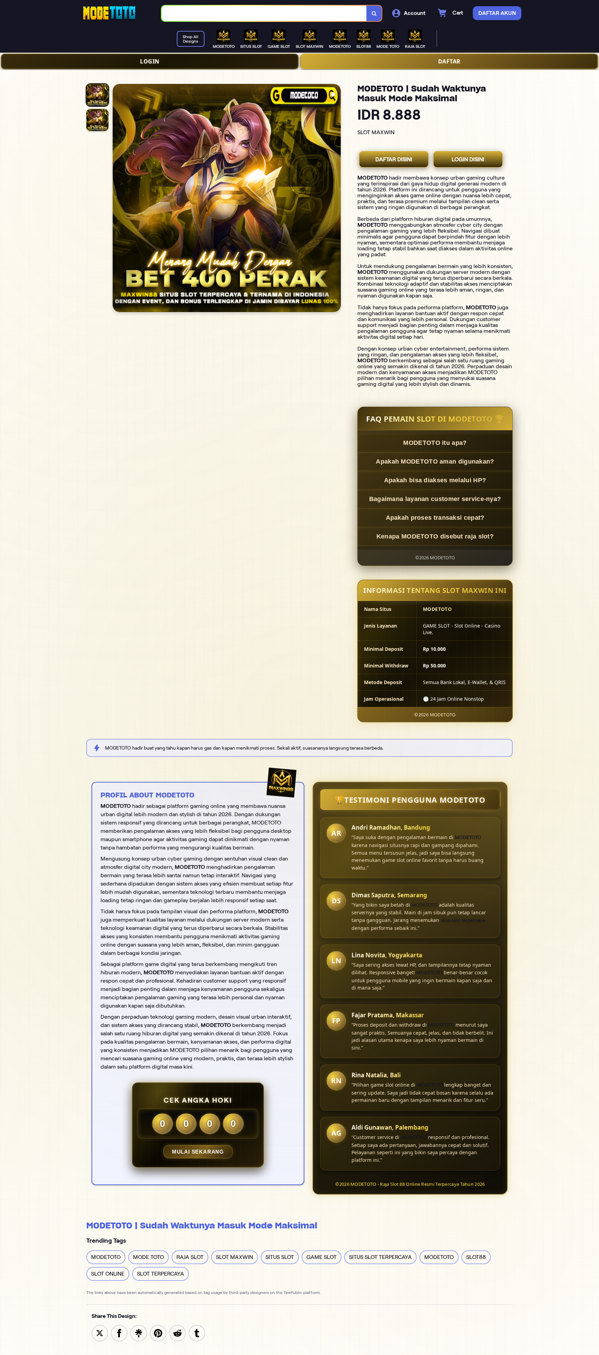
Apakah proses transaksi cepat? (435, 517)
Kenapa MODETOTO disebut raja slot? (435, 536)
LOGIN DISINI (468, 159)
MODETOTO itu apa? (435, 442)
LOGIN (149, 61)
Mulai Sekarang (198, 1152)
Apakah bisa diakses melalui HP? (435, 480)
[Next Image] (335, 199)
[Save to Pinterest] (158, 1333)
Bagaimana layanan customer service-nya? (435, 498)
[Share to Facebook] (119, 1333)
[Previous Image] (118, 199)
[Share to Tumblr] (197, 1333)
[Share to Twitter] (100, 1333)
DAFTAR (449, 61)
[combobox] (264, 13)
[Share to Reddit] (177, 1333)
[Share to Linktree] (138, 1333)
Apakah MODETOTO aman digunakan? (435, 461)
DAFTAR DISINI (393, 159)
